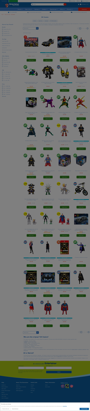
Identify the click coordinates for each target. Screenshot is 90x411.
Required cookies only (5, 408)
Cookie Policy (65, 406)
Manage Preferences (15, 408)
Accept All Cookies (84, 408)
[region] (45, 406)
